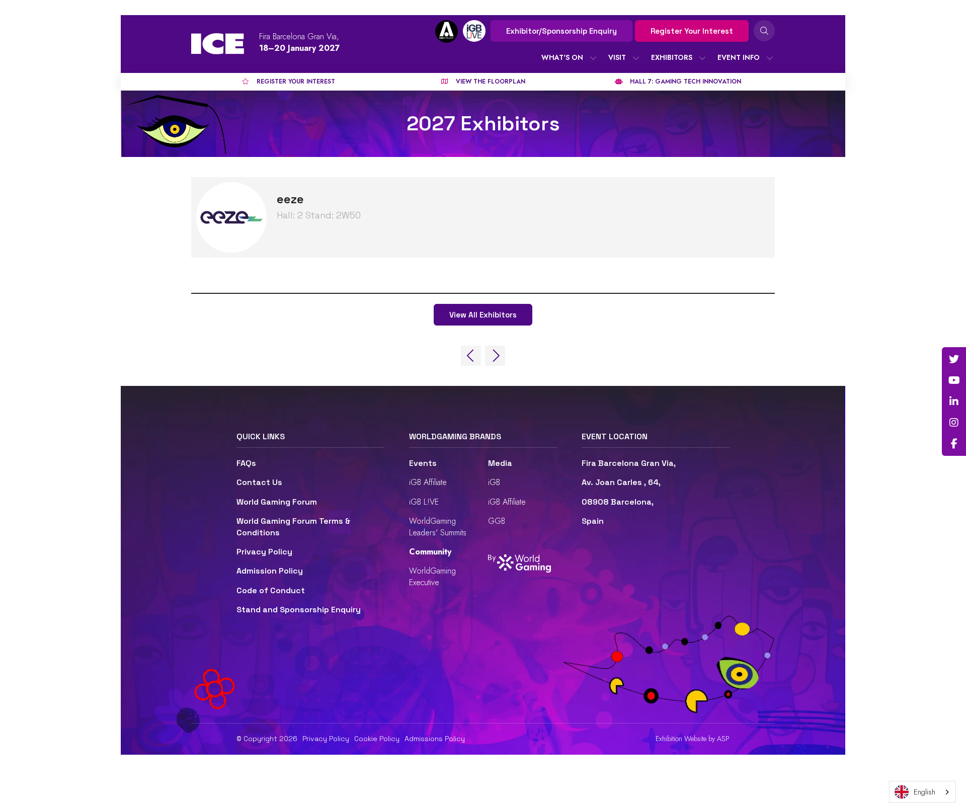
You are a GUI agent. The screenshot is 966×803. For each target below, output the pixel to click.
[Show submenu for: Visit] (636, 58)
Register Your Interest (692, 31)
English (924, 791)
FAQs (246, 463)
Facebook (954, 444)
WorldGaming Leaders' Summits (437, 526)
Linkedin (954, 401)
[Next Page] (495, 356)
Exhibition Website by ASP (693, 739)
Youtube (954, 380)
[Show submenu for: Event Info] (770, 58)
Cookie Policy (376, 738)
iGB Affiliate (428, 482)
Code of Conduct (270, 590)
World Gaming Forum (276, 502)
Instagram (954, 423)
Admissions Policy (435, 738)
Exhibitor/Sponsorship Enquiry (561, 31)
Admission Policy (269, 571)
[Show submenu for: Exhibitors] (702, 58)
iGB (494, 482)
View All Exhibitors (483, 314)
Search (764, 30)
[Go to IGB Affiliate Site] (446, 31)
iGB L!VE (424, 502)
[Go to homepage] (217, 43)
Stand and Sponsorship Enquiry (298, 609)
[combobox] (922, 792)
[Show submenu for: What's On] (593, 58)
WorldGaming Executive (432, 576)
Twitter (954, 359)
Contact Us (259, 482)
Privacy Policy (264, 551)
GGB (496, 521)
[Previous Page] (471, 356)
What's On (562, 57)
